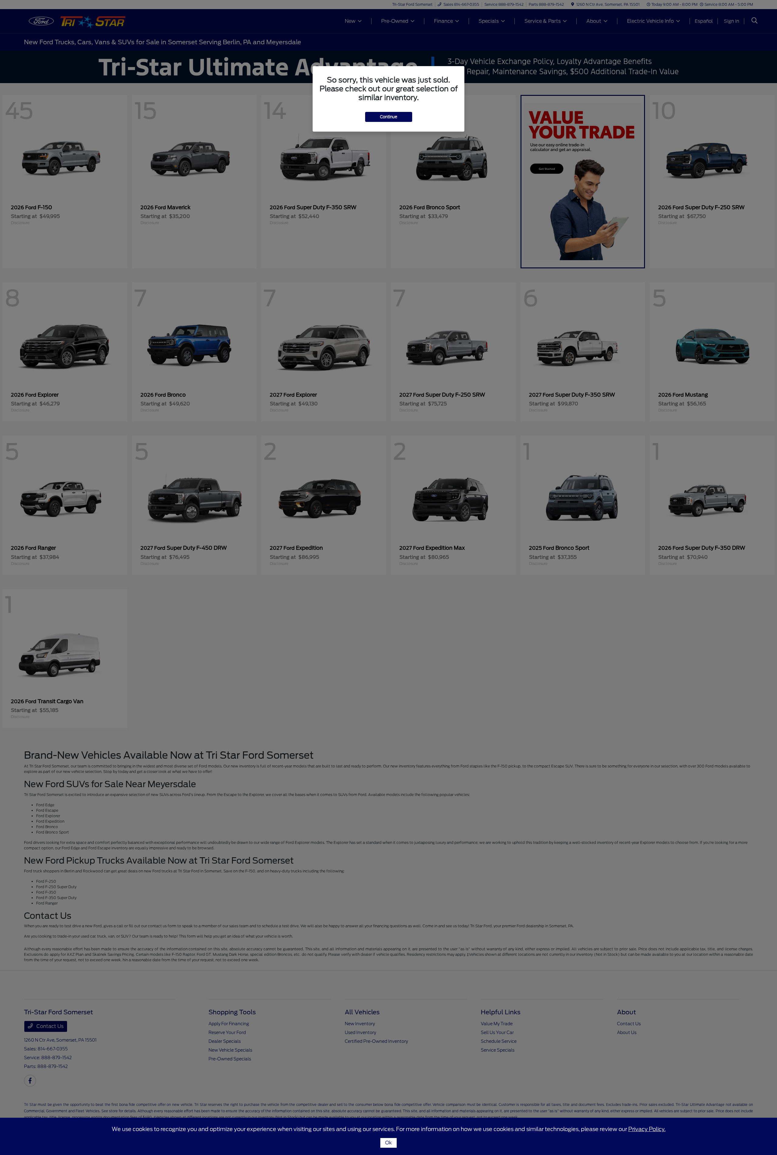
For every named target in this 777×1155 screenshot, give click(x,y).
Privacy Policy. (647, 1129)
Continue (388, 117)
